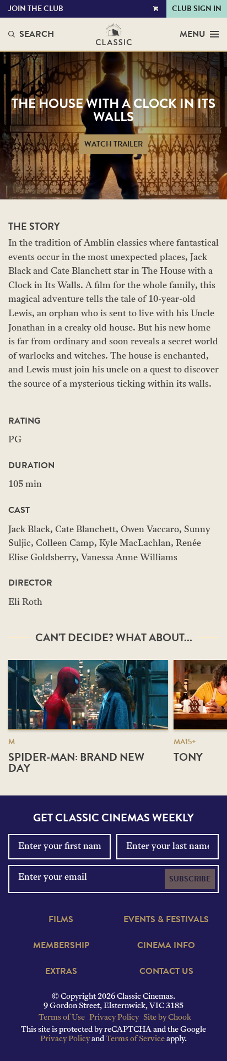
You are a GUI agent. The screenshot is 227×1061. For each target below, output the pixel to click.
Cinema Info (166, 945)
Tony (188, 757)
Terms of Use (62, 1018)
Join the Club (35, 8)
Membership (61, 945)
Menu (193, 34)
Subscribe (189, 879)
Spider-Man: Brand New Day (76, 762)
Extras (61, 971)
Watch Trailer (113, 144)
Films (60, 919)
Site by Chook (167, 1018)
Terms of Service (135, 1039)
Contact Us (166, 971)
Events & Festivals (166, 919)
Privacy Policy (114, 1018)
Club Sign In (196, 8)
